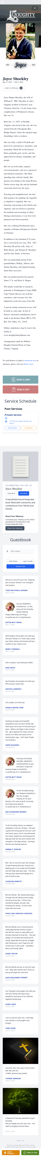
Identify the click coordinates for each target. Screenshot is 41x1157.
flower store (28, 364)
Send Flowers (28, 428)
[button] (20, 1051)
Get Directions (12, 428)
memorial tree (30, 360)
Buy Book (23, 493)
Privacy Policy (14, 1147)
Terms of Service (26, 1147)
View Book (11, 493)
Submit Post (20, 566)
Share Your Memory (14, 528)
